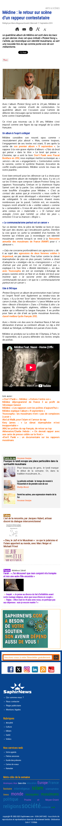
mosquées (32, 794)
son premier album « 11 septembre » (34, 146)
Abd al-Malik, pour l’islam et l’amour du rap (24, 419)
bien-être (22, 783)
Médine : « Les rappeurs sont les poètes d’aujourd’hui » (30, 407)
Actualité (9, 723)
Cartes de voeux (12, 764)
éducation (32, 783)
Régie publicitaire (13, 705)
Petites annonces (12, 756)
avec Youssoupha (11, 270)
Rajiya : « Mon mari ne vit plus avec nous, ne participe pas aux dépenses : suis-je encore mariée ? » (29, 601)
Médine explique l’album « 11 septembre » (23, 410)
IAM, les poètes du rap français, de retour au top (27, 428)
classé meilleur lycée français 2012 (19, 316)
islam (37, 788)
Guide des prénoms (13, 760)
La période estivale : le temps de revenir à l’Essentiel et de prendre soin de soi (35, 482)
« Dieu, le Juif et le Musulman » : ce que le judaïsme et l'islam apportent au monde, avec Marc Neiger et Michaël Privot (30, 543)
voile (53, 807)
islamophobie (52, 788)
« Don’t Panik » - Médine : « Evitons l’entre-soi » (26, 399)
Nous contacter (12, 701)
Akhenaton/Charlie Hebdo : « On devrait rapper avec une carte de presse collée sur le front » (31, 433)
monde (17, 794)
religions (12, 806)
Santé (7, 735)
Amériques (8, 783)
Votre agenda (10, 752)
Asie (15, 783)
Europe (42, 783)
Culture (8, 727)
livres (6, 794)
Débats (8, 731)
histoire (7, 788)
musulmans (50, 794)
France (53, 783)
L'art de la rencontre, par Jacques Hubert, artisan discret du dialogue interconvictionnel (27, 520)
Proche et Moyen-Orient (41, 799)
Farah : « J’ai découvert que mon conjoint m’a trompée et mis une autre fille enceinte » (29, 575)
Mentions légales (13, 710)
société (31, 806)
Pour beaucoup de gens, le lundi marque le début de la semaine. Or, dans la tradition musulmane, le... (38, 470)
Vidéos (8, 739)
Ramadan (9, 768)
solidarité (46, 807)
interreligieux (22, 788)
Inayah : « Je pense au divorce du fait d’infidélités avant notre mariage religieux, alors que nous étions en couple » (28, 595)
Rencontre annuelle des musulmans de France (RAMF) (31, 240)
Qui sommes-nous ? (14, 697)
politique (10, 799)
